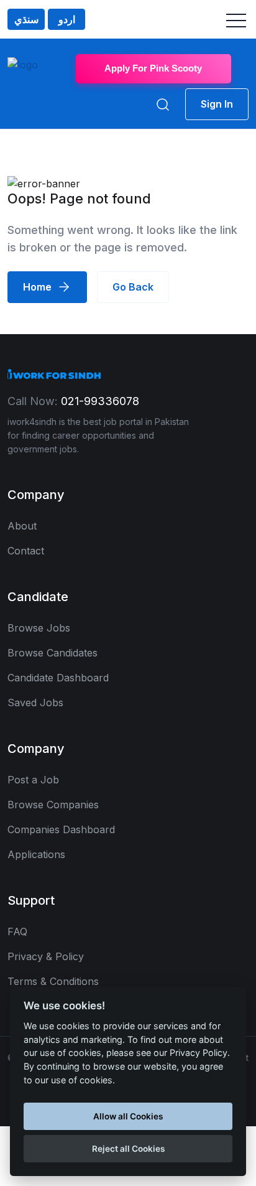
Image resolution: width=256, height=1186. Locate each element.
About (22, 526)
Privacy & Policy (45, 956)
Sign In (217, 104)
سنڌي (26, 19)
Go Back (132, 287)
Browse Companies (53, 804)
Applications (36, 854)
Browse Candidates (52, 653)
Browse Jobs (38, 628)
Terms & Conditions (53, 981)
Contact (25, 550)
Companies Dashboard (61, 829)
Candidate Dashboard (58, 677)
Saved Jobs (35, 702)
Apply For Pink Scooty (153, 68)
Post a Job (33, 779)
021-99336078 (100, 401)
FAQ (17, 931)
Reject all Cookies (128, 1149)
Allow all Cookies (128, 1116)
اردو (66, 19)
